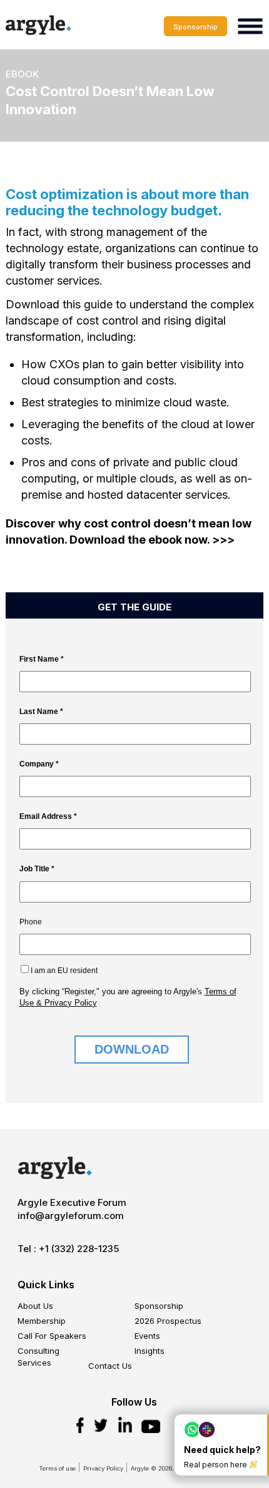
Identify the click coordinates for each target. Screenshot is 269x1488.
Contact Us (110, 1366)
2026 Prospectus (167, 1321)
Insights (149, 1351)
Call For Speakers (52, 1336)
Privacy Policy (103, 1468)
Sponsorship (195, 26)
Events (147, 1336)
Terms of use (57, 1468)
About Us (35, 1306)
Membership (42, 1321)
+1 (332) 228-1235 (79, 1249)
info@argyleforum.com (71, 1215)
